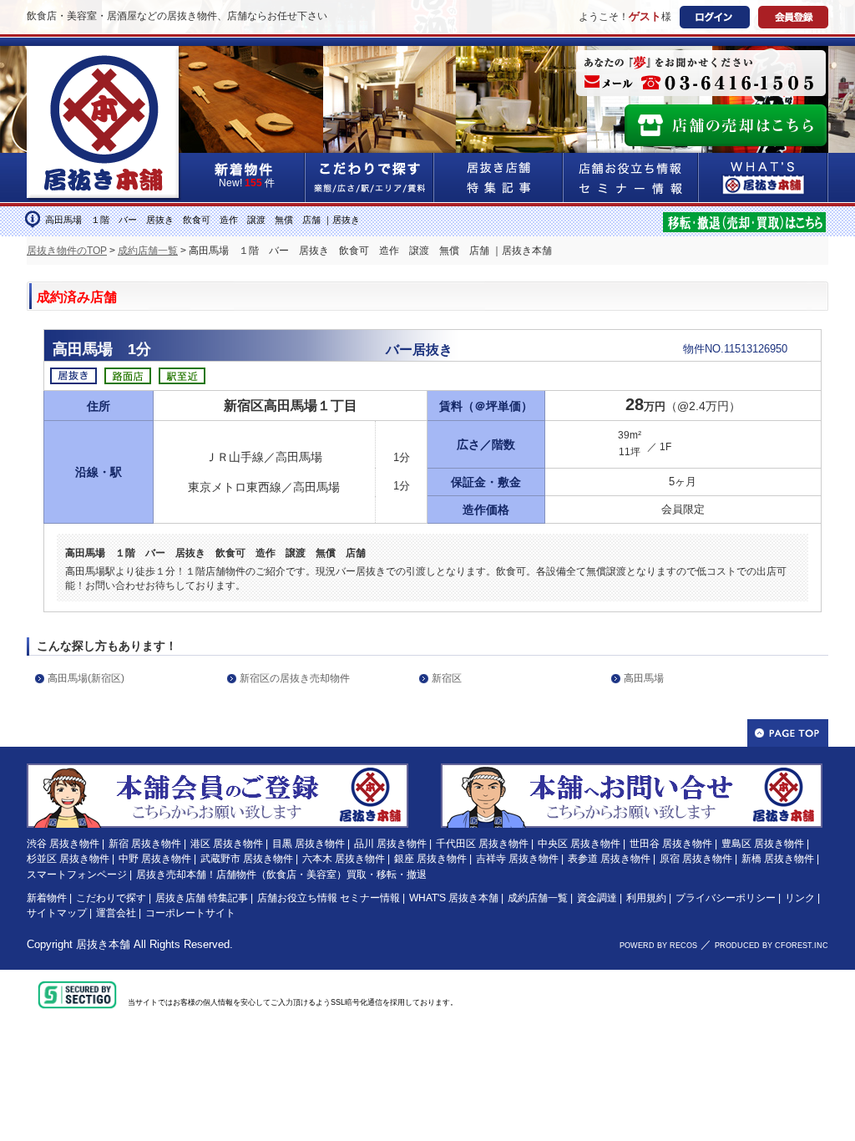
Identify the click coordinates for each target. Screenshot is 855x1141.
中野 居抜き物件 (155, 859)
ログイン (715, 17)
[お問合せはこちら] (701, 73)
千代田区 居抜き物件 (482, 843)
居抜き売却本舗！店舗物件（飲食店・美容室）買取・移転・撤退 (281, 874)
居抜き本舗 (103, 944)
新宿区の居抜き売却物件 (295, 678)
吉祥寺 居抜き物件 (517, 859)
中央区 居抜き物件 (579, 843)
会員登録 (793, 17)
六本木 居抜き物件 (343, 859)
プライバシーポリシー (725, 898)
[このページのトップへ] (787, 733)
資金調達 (597, 898)
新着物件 (47, 898)
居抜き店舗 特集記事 (201, 898)
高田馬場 (644, 678)
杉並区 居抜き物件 (68, 859)
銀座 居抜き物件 (430, 859)
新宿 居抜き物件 (145, 843)
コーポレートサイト (190, 913)
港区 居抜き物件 (226, 843)
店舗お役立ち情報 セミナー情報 (328, 898)
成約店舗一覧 (148, 250)
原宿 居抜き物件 (696, 859)
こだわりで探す (370, 177)
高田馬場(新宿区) (86, 678)
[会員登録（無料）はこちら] (217, 771)
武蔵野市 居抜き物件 (246, 859)
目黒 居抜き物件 (308, 843)
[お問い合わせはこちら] (631, 771)
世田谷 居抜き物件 (671, 843)
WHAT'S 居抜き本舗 (453, 898)
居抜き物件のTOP (67, 250)
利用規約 (646, 898)
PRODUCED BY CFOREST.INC (771, 945)
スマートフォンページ (77, 874)
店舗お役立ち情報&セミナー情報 (631, 177)
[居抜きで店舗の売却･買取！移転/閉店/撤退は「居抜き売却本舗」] (744, 220)
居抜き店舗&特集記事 (499, 177)
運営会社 (116, 913)
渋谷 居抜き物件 (63, 843)
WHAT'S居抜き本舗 (763, 177)
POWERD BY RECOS (658, 945)
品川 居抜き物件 (390, 843)
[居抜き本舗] (104, 56)
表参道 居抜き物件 (609, 859)
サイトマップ (57, 913)
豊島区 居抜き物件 (762, 843)
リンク (800, 898)
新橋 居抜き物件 (777, 859)
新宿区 (447, 678)
